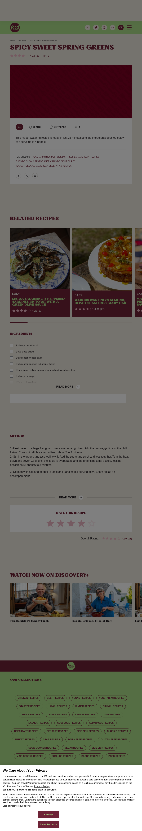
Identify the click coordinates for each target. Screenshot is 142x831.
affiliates (30, 776)
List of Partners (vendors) (16, 806)
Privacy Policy (42, 786)
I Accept (48, 814)
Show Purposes (48, 824)
